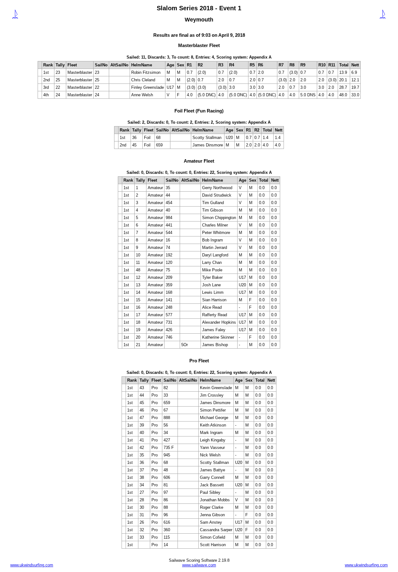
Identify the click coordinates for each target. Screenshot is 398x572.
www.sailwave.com (199, 565)
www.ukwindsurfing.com (31, 565)
